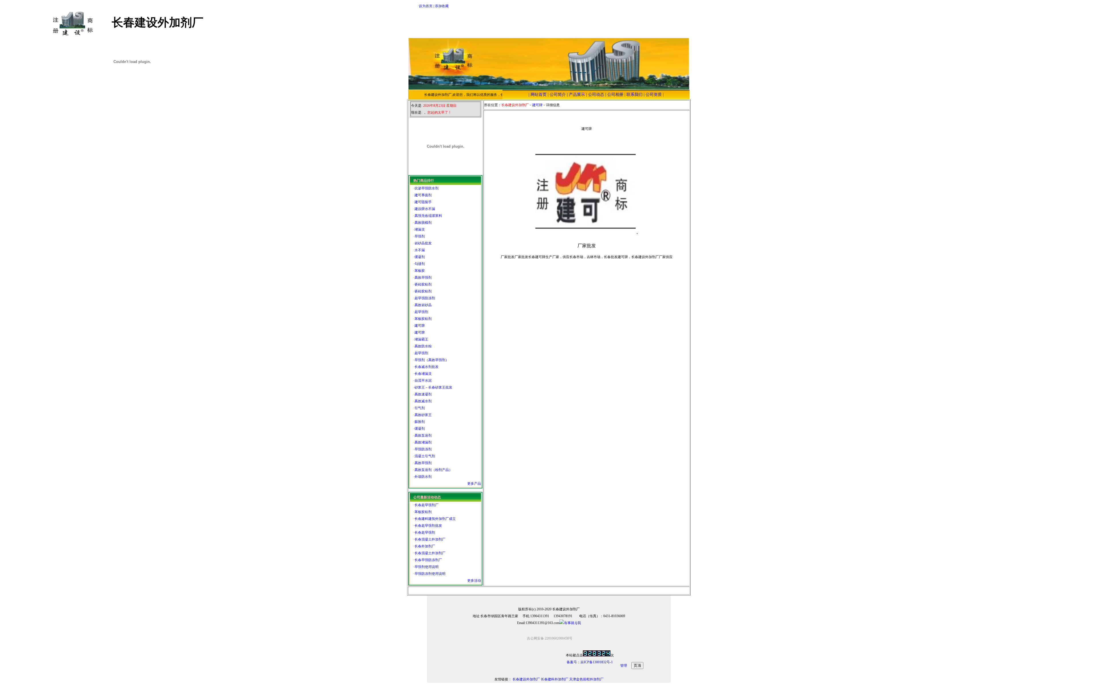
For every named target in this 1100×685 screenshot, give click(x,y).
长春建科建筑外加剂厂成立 (435, 519)
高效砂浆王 (423, 415)
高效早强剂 (423, 278)
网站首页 (539, 94)
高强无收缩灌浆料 (428, 216)
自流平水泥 (423, 381)
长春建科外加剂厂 (554, 679)
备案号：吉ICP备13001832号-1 (590, 662)
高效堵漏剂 (423, 442)
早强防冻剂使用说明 (430, 574)
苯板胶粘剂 (423, 319)
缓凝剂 (420, 257)
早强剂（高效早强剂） (432, 360)
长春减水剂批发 (427, 367)
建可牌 (420, 326)
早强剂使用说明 (427, 567)
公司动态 (596, 94)
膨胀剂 (420, 422)
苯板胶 (420, 271)
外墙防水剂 (423, 477)
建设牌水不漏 (425, 209)
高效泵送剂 (423, 435)
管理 (623, 666)
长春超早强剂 (425, 532)
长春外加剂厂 (425, 546)
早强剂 (420, 236)
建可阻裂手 (423, 202)
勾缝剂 (420, 264)
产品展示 (577, 94)
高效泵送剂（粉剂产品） (433, 470)
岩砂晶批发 (423, 243)
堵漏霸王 (421, 339)
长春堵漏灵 (423, 374)
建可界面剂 (423, 195)
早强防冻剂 (423, 449)
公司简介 (558, 94)
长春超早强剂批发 (428, 526)
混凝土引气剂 (425, 456)
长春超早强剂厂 (427, 505)
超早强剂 (421, 312)
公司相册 (615, 94)
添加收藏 (442, 6)
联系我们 (634, 94)
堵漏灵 (420, 229)
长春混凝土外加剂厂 (430, 539)
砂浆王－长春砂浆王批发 (433, 387)
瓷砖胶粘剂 (423, 284)
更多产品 (474, 484)
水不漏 (420, 250)
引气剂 (420, 408)
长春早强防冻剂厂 (428, 560)
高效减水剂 (423, 401)
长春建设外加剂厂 (526, 679)
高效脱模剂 (423, 223)
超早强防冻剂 (425, 298)
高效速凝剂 (423, 394)
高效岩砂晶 (423, 305)
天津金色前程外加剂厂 (586, 679)
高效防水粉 (423, 346)
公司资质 (654, 94)
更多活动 (474, 581)
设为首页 (426, 6)
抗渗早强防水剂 (427, 188)
